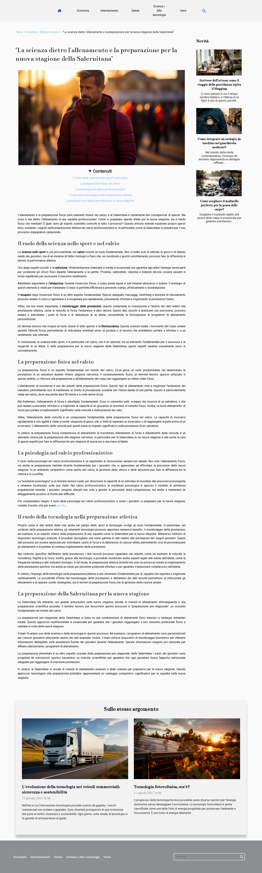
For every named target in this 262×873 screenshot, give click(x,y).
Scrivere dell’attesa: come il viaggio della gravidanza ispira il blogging (219, 85)
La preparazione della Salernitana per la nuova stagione (100, 200)
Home (19, 32)
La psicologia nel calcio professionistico (100, 189)
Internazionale (109, 10)
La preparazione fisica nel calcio (100, 183)
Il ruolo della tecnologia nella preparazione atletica (100, 195)
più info (61, 505)
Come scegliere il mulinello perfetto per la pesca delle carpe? (219, 205)
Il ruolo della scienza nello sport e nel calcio (100, 178)
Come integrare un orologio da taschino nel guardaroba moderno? (219, 143)
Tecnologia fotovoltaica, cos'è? (162, 786)
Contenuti (102, 171)
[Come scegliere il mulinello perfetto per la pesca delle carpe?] (219, 183)
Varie (183, 10)
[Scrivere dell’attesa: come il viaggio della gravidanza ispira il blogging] (219, 62)
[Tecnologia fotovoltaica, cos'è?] (187, 748)
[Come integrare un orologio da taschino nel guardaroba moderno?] (219, 121)
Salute (135, 10)
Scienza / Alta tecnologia (159, 11)
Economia (83, 10)
